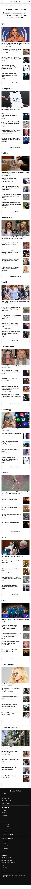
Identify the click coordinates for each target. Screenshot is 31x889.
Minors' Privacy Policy (7, 834)
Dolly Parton (14, 5)
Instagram (4, 815)
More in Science (15, 531)
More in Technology (15, 466)
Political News (5, 796)
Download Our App (7, 846)
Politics (25, 5)
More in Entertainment (15, 403)
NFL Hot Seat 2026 (7, 801)
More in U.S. (15, 82)
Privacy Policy (5, 824)
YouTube (4, 810)
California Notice (6, 826)
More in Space (15, 658)
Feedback (4, 867)
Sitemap (4, 850)
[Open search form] (29, 1)
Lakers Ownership (6, 803)
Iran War (7, 5)
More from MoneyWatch (15, 147)
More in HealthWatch (15, 276)
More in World (15, 340)
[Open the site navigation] (5, 1)
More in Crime (15, 594)
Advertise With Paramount (8, 860)
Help (3, 865)
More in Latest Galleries (15, 722)
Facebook (4, 812)
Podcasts (4, 843)
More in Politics (15, 211)
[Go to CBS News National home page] (15, 2)
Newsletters (5, 841)
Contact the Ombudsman (8, 870)
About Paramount (6, 857)
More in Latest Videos (15, 785)
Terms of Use (5, 831)
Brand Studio (5, 848)
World (19, 5)
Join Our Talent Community (9, 862)
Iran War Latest (5, 798)
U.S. (2, 5)
